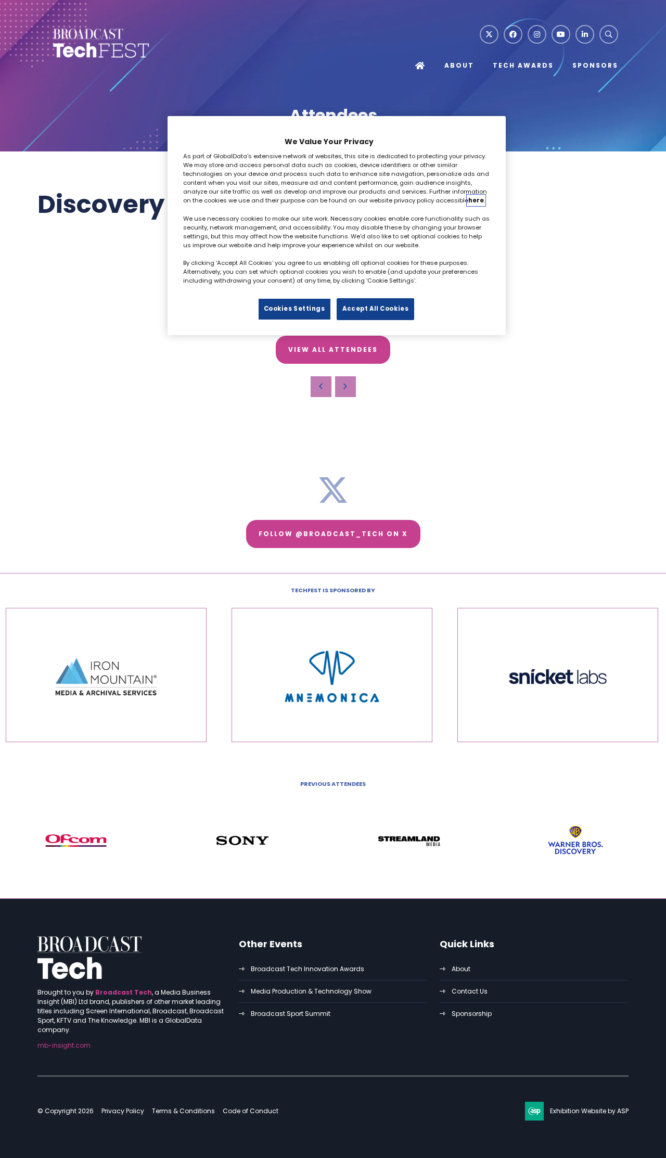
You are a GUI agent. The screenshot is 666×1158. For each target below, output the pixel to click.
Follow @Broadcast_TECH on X (333, 533)
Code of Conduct (250, 1110)
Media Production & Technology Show (311, 991)
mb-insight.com (64, 1045)
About (459, 65)
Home (420, 66)
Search (608, 34)
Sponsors (595, 65)
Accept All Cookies (375, 308)
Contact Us (470, 991)
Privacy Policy (122, 1110)
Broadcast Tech (123, 992)
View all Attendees (333, 349)
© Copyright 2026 (65, 1110)
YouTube (561, 34)
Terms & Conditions (183, 1110)
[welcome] (100, 59)
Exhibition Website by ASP (589, 1110)
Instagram (537, 34)
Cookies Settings (294, 308)
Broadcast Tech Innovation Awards (307, 968)
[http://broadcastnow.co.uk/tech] (89, 976)
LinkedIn (584, 34)
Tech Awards (523, 65)
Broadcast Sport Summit (290, 1013)
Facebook (513, 34)
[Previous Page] (321, 386)
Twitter (489, 34)
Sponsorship (472, 1013)
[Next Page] (345, 386)
